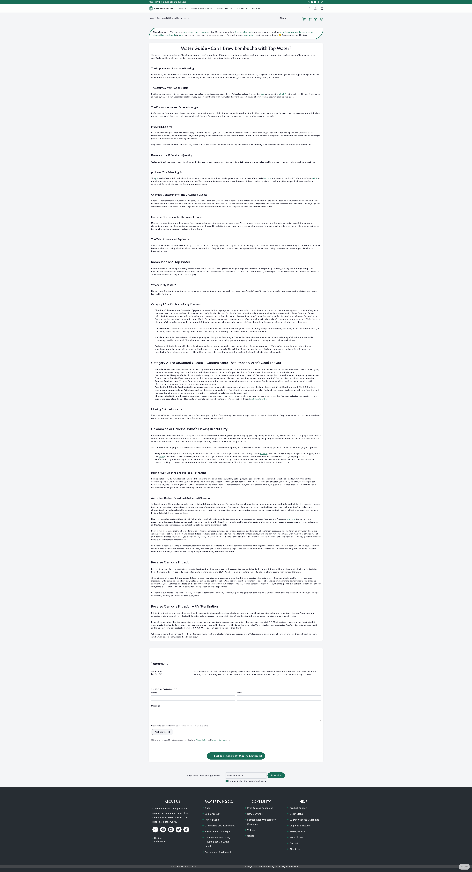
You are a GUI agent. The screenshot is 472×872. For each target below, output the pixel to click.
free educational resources (196, 32)
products (248, 35)
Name (154, 692)
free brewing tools (243, 32)
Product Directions (200, 8)
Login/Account (212, 814)
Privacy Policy (201, 740)
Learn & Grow (223, 8)
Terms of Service (218, 740)
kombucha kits (302, 32)
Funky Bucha (212, 820)
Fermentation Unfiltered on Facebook (261, 822)
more (181, 35)
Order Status (296, 814)
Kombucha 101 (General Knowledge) (172, 18)
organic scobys (286, 32)
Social (250, 836)
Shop (181, 8)
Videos (251, 830)
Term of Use (296, 837)
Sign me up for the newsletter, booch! (247, 781)
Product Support (298, 808)
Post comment (162, 732)
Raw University (255, 814)
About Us (295, 849)
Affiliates (256, 8)
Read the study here (259, 399)
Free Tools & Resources (260, 808)
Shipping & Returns (300, 825)
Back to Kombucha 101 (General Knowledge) (238, 755)
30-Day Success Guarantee (304, 820)
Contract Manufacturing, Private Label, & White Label (218, 841)
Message (155, 706)
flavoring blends (168, 35)
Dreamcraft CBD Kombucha (220, 825)
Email (239, 692)
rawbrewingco (159, 841)
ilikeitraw (157, 838)
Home (151, 18)
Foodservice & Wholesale (218, 852)
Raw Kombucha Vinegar (218, 831)
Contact (241, 8)
